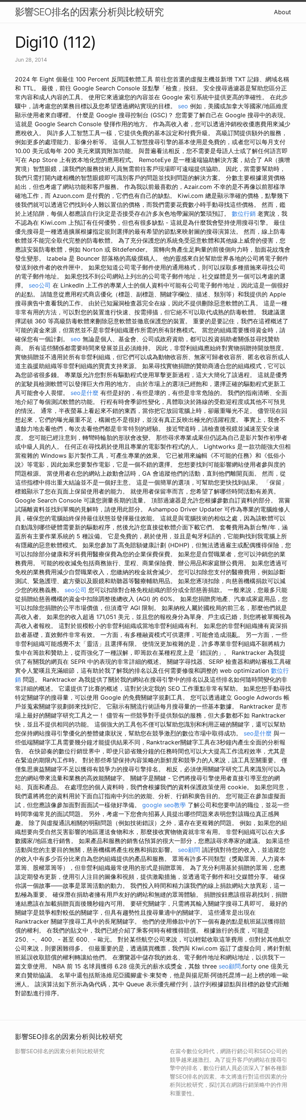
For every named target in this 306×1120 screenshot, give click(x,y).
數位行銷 (244, 213)
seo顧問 (189, 849)
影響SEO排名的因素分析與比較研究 (89, 12)
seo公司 (40, 285)
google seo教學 (164, 805)
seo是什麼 (85, 392)
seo (183, 106)
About (282, 12)
